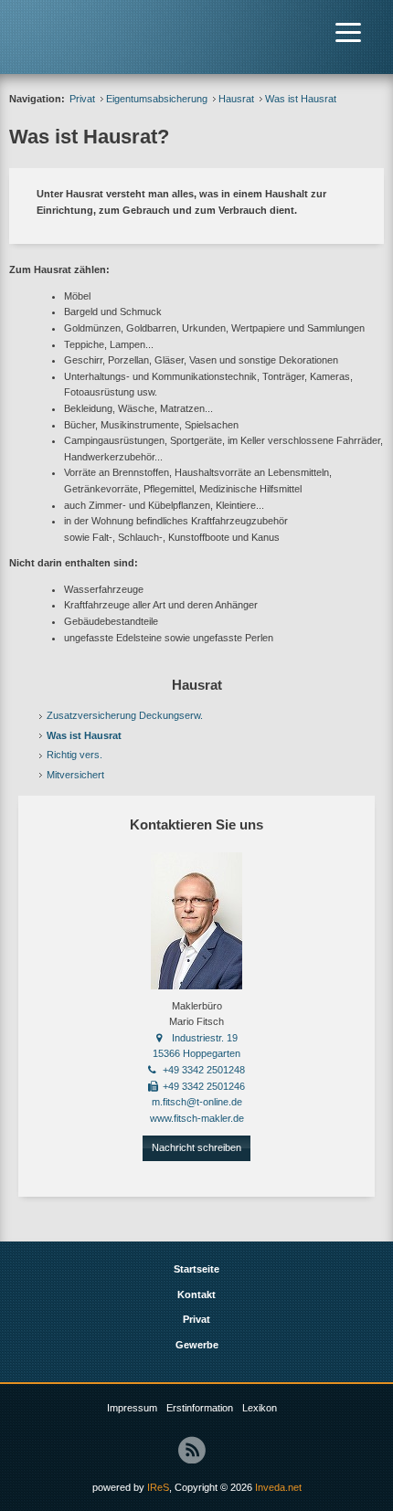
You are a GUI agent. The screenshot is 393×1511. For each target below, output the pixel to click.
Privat (82, 98)
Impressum (132, 1407)
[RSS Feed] (192, 1449)
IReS (158, 1487)
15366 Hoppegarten (196, 1053)
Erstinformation (199, 1407)
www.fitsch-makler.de (197, 1118)
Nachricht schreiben (196, 1147)
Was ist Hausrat (84, 735)
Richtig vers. (74, 754)
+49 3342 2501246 (204, 1086)
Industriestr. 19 (205, 1037)
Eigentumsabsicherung (156, 98)
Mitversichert (75, 774)
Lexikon (259, 1407)
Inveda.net (278, 1487)
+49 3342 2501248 (204, 1069)
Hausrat (236, 98)
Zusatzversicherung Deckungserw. (125, 715)
